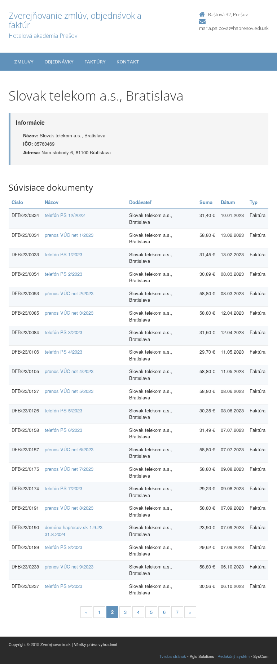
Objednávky (59, 61)
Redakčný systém (233, 656)
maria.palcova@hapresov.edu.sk (233, 28)
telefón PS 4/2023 (63, 351)
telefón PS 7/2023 (63, 488)
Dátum (228, 202)
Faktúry (95, 61)
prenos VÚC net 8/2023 (69, 507)
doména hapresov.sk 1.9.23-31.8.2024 (74, 530)
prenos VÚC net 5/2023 (69, 391)
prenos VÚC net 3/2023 (69, 312)
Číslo (17, 202)
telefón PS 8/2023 (63, 547)
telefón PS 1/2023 (63, 254)
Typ (254, 202)
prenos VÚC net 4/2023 (69, 371)
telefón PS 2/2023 (63, 273)
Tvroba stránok (172, 656)
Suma (205, 202)
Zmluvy (24, 61)
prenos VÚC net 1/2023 (69, 234)
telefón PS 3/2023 (63, 332)
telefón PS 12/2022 (65, 215)
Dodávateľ (140, 202)
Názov (51, 202)
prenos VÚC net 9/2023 (69, 566)
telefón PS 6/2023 (63, 429)
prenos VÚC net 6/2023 (69, 449)
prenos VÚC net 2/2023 (69, 293)
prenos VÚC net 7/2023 (69, 468)
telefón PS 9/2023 (63, 586)
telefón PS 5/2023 (63, 410)
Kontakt (127, 61)
